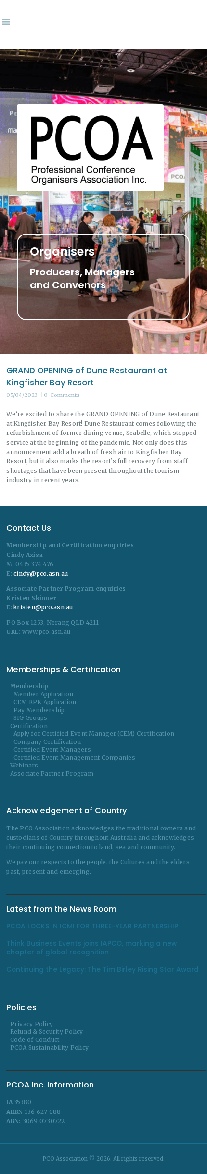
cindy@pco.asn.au (40, 573)
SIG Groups (30, 717)
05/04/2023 (22, 395)
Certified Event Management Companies (74, 757)
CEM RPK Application (45, 701)
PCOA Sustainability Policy (49, 1047)
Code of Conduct (35, 1039)
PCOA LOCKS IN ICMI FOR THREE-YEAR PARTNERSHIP (92, 926)
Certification (29, 725)
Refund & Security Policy (46, 1031)
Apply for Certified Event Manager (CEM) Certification (93, 733)
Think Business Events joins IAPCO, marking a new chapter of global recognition (91, 948)
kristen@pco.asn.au (43, 607)
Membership (29, 686)
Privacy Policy (31, 1023)
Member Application (43, 694)
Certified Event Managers (52, 749)
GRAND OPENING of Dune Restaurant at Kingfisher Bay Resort (86, 377)
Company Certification (47, 741)
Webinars (24, 765)
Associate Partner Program (51, 773)
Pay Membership (39, 710)
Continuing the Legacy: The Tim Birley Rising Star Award (102, 969)
